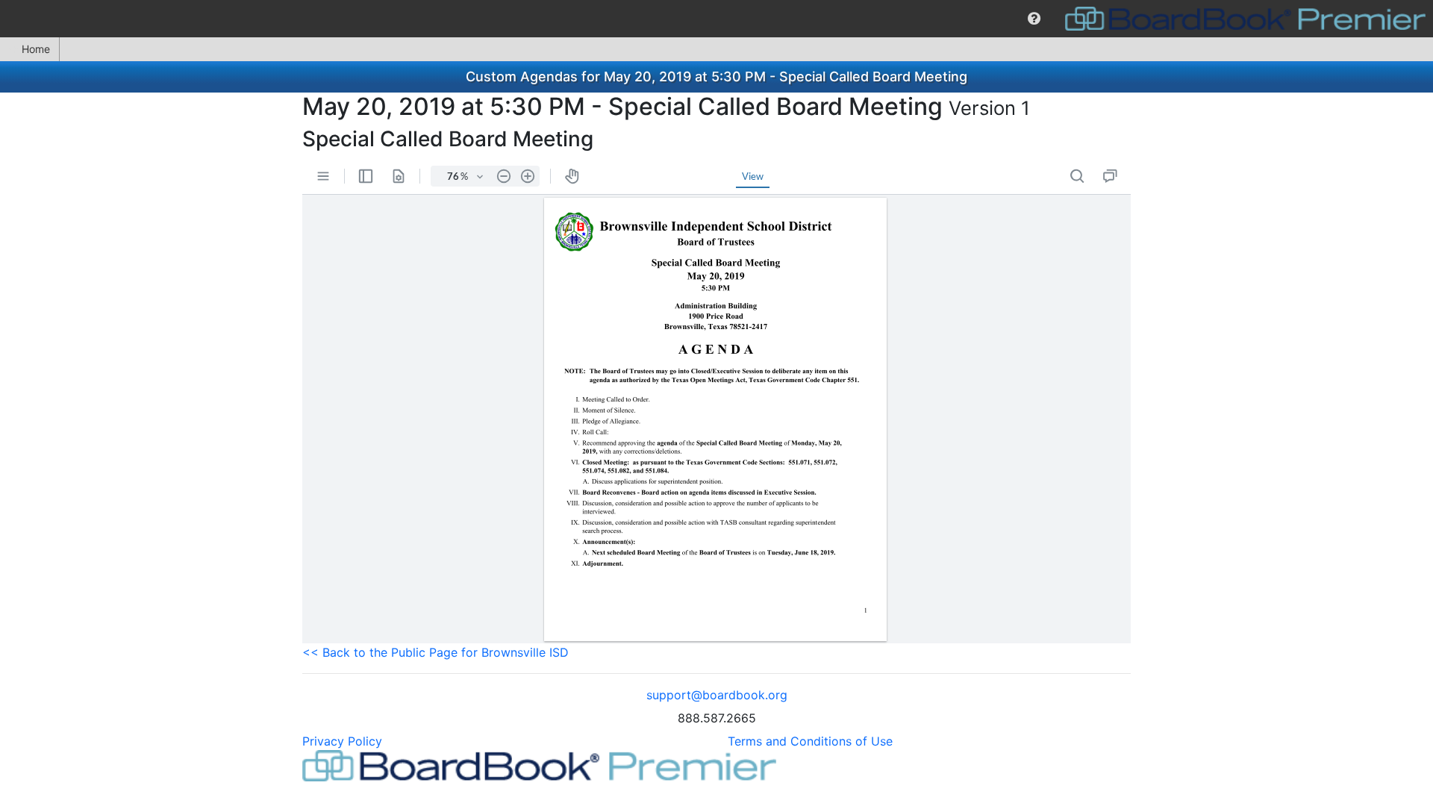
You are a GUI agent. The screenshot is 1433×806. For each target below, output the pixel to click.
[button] (1034, 18)
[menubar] (716, 18)
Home (36, 49)
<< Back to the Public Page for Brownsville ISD (435, 652)
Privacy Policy (342, 741)
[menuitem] (1034, 18)
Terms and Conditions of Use (810, 741)
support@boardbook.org (716, 694)
